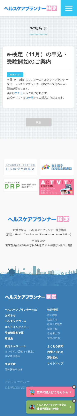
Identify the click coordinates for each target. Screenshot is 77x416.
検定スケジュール (15, 346)
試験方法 (52, 319)
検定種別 (52, 315)
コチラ (19, 93)
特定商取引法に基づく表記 (19, 387)
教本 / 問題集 (54, 324)
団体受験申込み (14, 369)
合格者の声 (53, 333)
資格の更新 (53, 338)
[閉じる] (74, 387)
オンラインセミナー (17, 327)
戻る (38, 122)
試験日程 (52, 329)
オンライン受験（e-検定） (20, 351)
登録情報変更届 (14, 332)
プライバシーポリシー (17, 381)
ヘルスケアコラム (15, 321)
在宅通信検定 (12, 356)
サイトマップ (55, 363)
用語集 (9, 338)
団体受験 (10, 364)
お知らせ (10, 315)
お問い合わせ (55, 352)
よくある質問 (55, 346)
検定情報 (52, 309)
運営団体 (52, 357)
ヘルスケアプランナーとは (21, 309)
